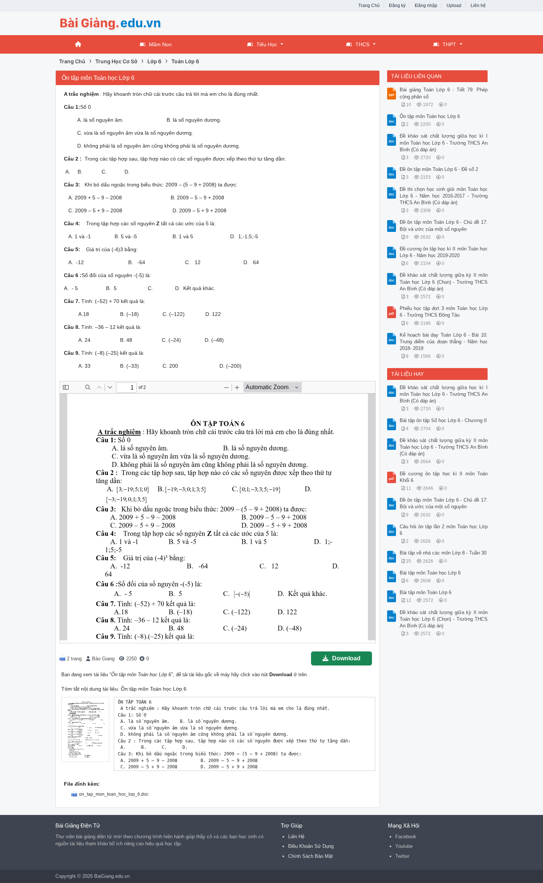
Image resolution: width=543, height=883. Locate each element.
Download (346, 658)
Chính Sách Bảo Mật (310, 856)
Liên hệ (478, 5)
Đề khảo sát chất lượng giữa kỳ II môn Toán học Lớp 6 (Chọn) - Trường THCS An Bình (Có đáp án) (444, 281)
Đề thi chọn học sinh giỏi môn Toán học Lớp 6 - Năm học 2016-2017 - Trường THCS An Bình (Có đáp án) (444, 195)
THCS (362, 44)
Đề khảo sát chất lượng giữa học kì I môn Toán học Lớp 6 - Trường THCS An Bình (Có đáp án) (444, 142)
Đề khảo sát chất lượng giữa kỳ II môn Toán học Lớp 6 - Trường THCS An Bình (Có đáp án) (444, 447)
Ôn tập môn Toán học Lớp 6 (430, 116)
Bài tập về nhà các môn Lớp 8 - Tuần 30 (443, 553)
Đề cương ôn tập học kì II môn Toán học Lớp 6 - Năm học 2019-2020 (444, 252)
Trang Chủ (369, 5)
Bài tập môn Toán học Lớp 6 (430, 573)
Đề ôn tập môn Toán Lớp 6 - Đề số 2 (439, 169)
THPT (449, 44)
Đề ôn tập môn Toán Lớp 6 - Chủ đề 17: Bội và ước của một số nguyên (444, 225)
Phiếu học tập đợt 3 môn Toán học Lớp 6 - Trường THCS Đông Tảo (444, 312)
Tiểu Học (266, 44)
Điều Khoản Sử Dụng (311, 846)
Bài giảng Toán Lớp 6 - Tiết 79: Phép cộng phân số (444, 93)
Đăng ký (397, 5)
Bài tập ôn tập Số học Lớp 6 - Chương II (443, 420)
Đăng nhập (426, 5)
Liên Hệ (296, 836)
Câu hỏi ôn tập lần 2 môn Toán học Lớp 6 (444, 530)
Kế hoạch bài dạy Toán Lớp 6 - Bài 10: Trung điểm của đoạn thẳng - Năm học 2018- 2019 (444, 341)
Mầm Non (160, 44)
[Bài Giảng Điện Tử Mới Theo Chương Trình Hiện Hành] (114, 22)
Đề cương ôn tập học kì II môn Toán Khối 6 (444, 477)
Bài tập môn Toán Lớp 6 (425, 592)
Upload (454, 5)
